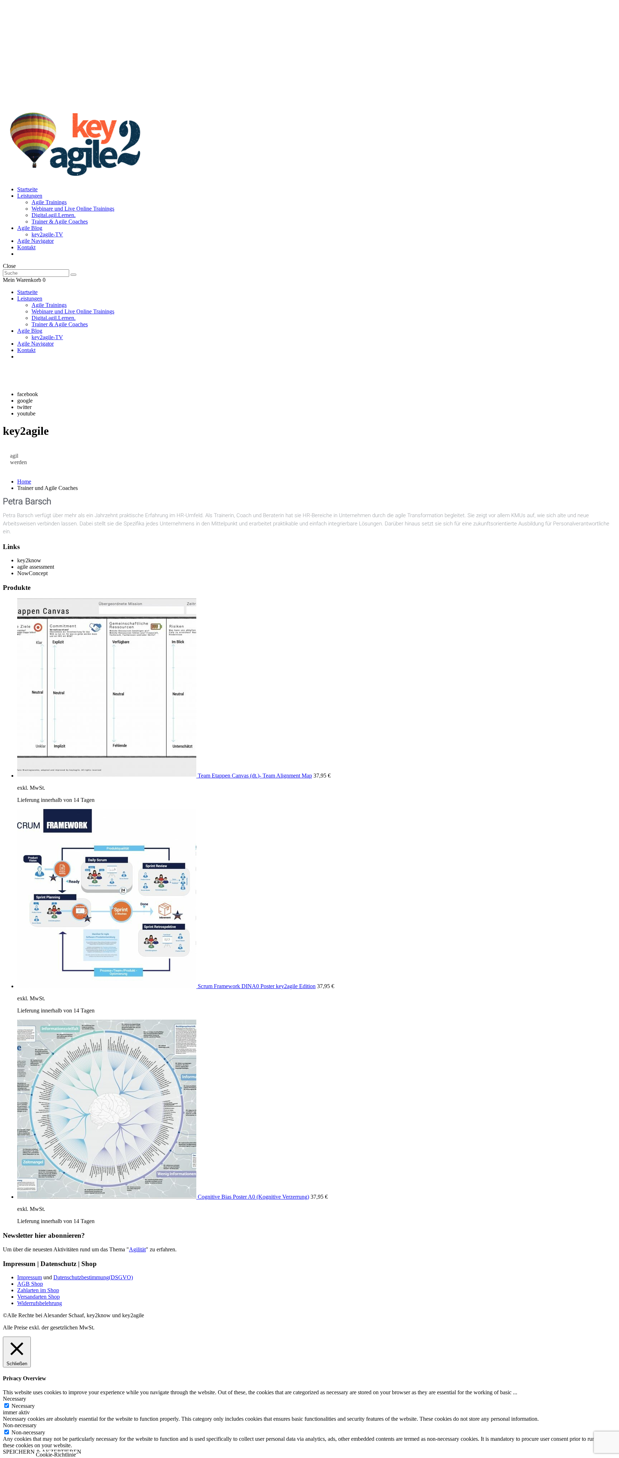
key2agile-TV (47, 234)
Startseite (27, 189)
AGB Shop (30, 1284)
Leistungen (29, 196)
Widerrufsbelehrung (39, 1303)
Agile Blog (29, 228)
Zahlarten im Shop (38, 1290)
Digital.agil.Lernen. (54, 215)
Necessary (23, 1406)
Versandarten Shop (38, 1297)
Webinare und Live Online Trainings (73, 209)
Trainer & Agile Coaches (60, 221)
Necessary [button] (14, 1399)
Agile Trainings (49, 202)
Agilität (137, 1249)
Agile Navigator (35, 241)
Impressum (29, 1277)
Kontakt (26, 247)
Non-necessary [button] (20, 1425)
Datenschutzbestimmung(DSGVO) (93, 1277)
